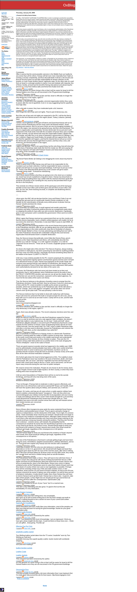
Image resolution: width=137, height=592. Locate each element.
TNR (3, 57)
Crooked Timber (6, 90)
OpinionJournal (6, 55)
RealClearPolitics (6, 159)
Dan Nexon (5, 137)
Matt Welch (5, 153)
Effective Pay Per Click (24, 526)
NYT (3, 52)
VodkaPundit (5, 152)
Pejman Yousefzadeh (8, 111)
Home (45, 585)
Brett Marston (5, 79)
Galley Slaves (6, 91)
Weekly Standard (6, 58)
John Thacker (27, 316)
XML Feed (4, 13)
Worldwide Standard (7, 161)
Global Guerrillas (6, 112)
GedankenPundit (6, 141)
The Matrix (26, 305)
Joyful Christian (6, 105)
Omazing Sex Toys (28, 561)
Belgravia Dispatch (7, 102)
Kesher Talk (5, 143)
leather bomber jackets (24, 548)
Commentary (5, 63)
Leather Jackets (21, 555)
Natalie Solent (6, 150)
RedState (4, 162)
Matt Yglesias (6, 134)
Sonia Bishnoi (27, 505)
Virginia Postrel (6, 149)
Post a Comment (23, 578)
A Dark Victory (43, 155)
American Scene (6, 87)
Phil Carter (5, 103)
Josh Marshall (6, 132)
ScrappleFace (6, 117)
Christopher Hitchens (8, 94)
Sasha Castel (5, 122)
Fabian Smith (27, 514)
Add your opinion (29, 67)
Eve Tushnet (5, 93)
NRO (3, 60)
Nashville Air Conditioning (25, 503)
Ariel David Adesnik (28, 121)
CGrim (25, 110)
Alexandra (26, 162)
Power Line (5, 158)
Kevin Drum (5, 131)
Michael (26, 88)
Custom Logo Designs (24, 512)
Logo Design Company (24, 492)
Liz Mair (4, 164)
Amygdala (4, 100)
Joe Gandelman (6, 106)
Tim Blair (4, 126)
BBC (3, 64)
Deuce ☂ (26, 173)
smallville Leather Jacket (25, 532)
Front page (4, 12)
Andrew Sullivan (6, 125)
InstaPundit (5, 75)
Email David (4, 44)
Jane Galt (4, 147)
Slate (3, 61)
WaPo (3, 54)
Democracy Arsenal (7, 135)
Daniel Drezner (6, 170)
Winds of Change (6, 109)
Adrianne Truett (6, 108)
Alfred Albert (27, 494)
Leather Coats (21, 551)
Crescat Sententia (7, 88)
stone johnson (27, 543)
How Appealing (6, 171)
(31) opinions (20, 67)
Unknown (26, 557)
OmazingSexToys (22, 569)
